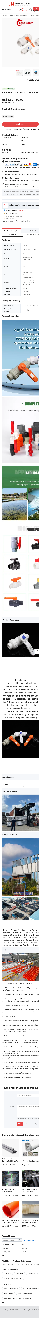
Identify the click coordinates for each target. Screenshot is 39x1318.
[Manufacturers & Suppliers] (19, 4)
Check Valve (19, 1274)
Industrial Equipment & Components (18, 15)
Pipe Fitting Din (8, 1294)
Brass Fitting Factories (11, 1289)
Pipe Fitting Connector (25, 1294)
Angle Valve (7, 1274)
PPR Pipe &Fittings (8, 1252)
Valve (32, 15)
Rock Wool (5, 1248)
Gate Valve (31, 1274)
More (4, 1302)
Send (20, 1124)
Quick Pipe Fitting (9, 1299)
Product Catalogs (31, 1240)
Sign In (5, 221)
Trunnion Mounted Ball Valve (13, 1279)
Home (4, 15)
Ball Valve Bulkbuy (25, 1299)
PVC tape (24, 1248)
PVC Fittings (25, 1252)
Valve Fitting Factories (30, 1289)
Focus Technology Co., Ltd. (26, 1310)
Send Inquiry (20, 124)
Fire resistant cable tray (9, 1244)
